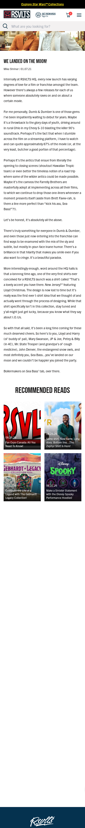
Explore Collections (42, 4)
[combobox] (45, 26)
